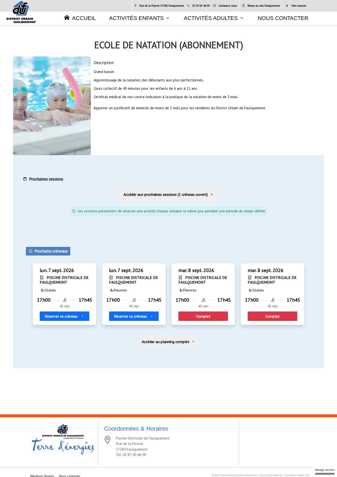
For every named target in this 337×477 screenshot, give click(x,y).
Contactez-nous (227, 5)
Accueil (84, 18)
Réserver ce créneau (61, 316)
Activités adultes (211, 18)
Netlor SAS (303, 475)
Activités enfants (136, 18)
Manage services (325, 470)
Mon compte (298, 5)
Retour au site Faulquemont (263, 5)
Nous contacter (283, 18)
